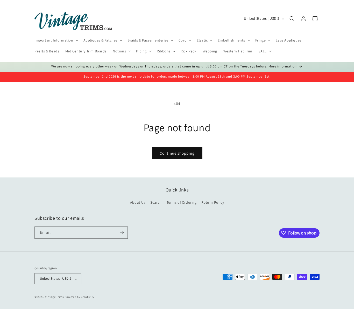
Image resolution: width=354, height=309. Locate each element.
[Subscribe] (122, 232)
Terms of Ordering (182, 202)
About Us (138, 202)
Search (156, 202)
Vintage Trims (54, 297)
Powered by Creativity (79, 297)
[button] (55, 40)
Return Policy (212, 202)
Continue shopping (177, 153)
